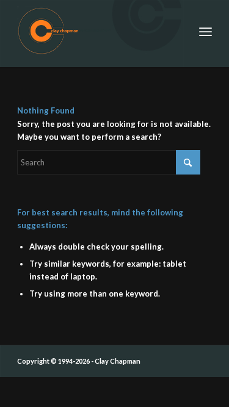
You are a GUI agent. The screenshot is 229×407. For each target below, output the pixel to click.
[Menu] (205, 30)
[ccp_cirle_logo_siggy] (95, 30)
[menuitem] (205, 30)
